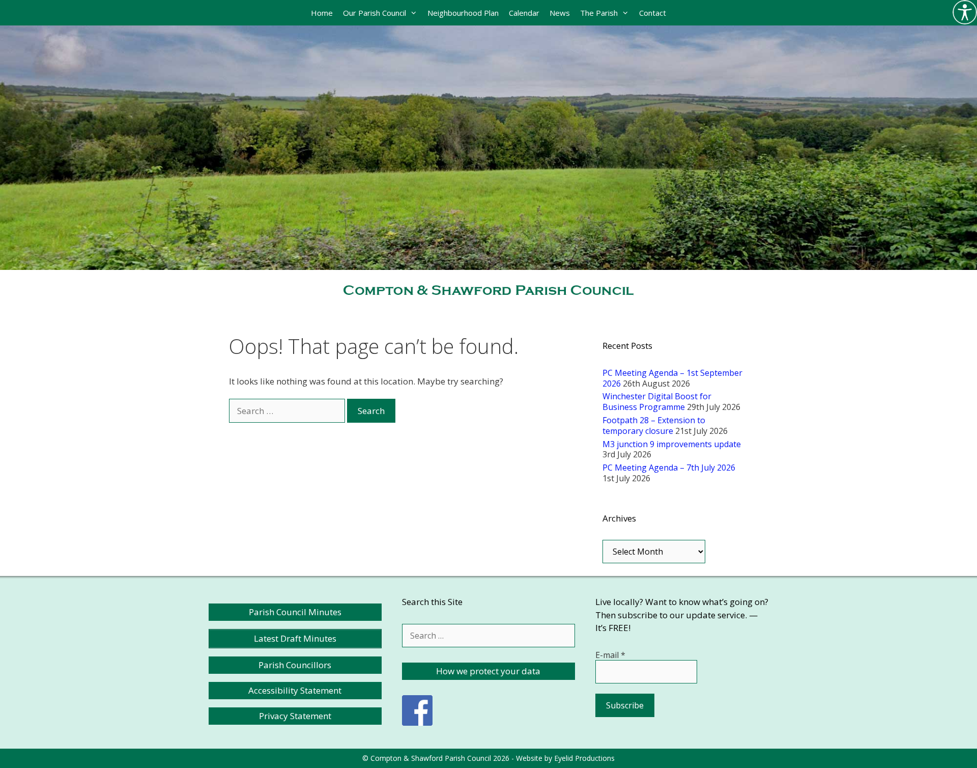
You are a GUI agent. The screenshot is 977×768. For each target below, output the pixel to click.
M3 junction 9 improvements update (671, 444)
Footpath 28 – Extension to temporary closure (653, 425)
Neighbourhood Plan (463, 13)
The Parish (599, 13)
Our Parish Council (374, 13)
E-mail (610, 655)
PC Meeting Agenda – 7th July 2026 (668, 467)
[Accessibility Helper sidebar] (965, 12)
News (560, 13)
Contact (652, 13)
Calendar (524, 13)
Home (322, 13)
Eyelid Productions (584, 758)
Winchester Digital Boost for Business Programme (656, 402)
